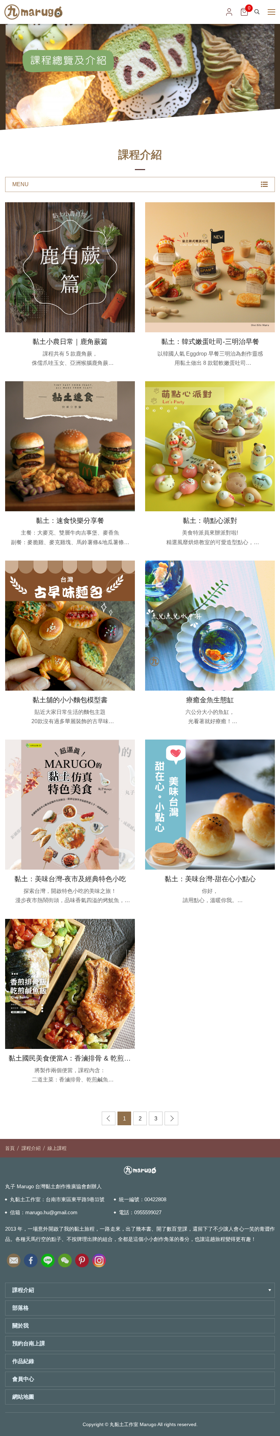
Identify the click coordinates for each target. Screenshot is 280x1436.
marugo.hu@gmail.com (51, 1212)
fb (31, 1259)
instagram (99, 1259)
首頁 (10, 1148)
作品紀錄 (23, 1361)
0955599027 (148, 1212)
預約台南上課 (28, 1343)
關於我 (20, 1326)
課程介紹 (31, 1148)
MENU (20, 184)
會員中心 (23, 1379)
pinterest (82, 1259)
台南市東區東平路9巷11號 (75, 1199)
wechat (65, 1259)
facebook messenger (266, 1400)
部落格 (20, 1308)
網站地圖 (23, 1397)
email (13, 1259)
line (48, 1259)
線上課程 (57, 1148)
